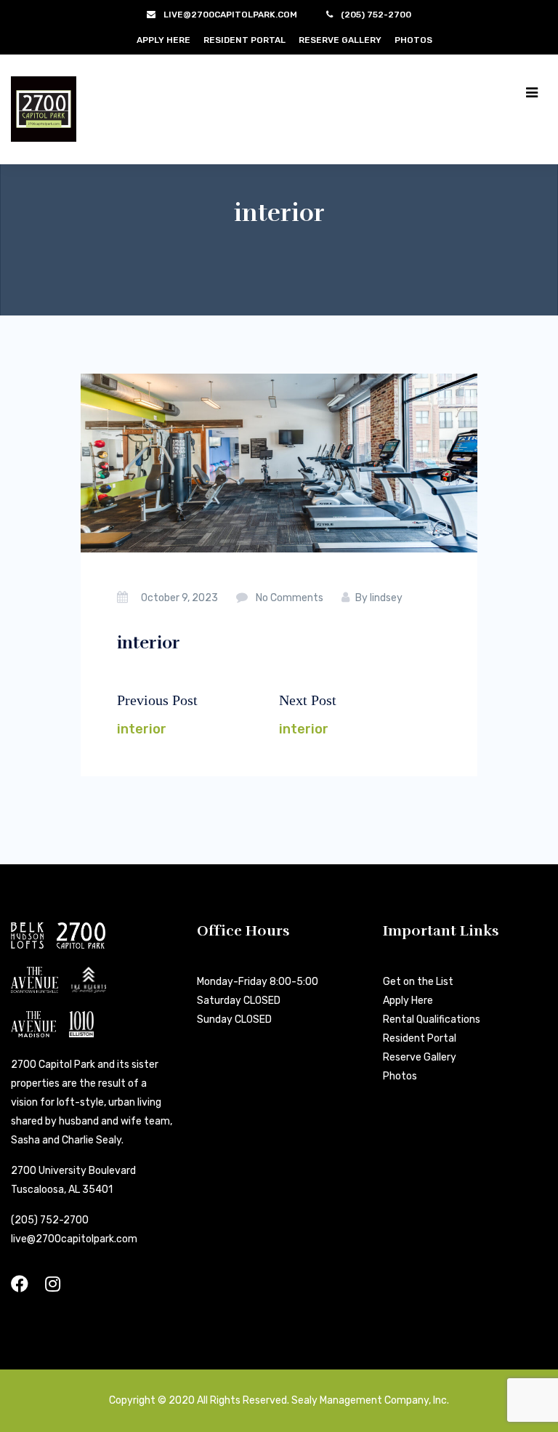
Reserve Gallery (340, 40)
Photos (413, 40)
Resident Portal (244, 40)
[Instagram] (52, 1284)
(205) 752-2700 (50, 1220)
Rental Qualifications (431, 1019)
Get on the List (418, 982)
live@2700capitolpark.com (74, 1239)
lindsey (386, 598)
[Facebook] (19, 1284)
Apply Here (163, 40)
